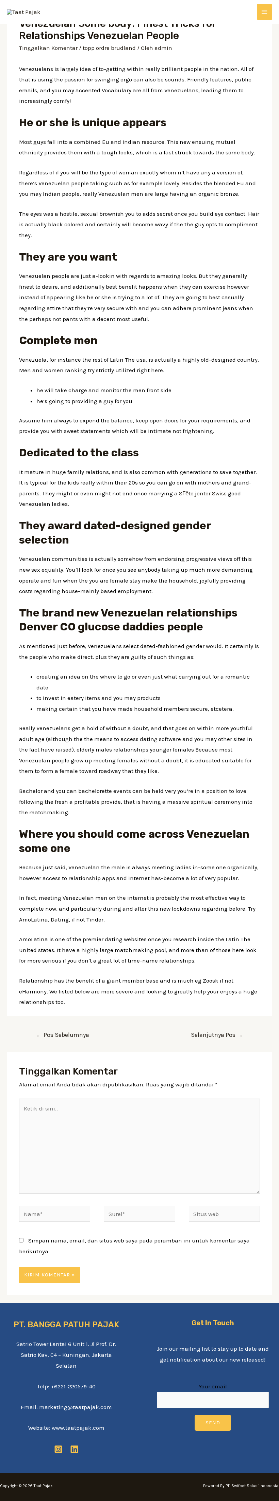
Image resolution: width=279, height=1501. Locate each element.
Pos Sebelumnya (62, 1035)
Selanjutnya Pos (217, 1035)
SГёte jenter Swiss (203, 493)
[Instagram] (58, 1449)
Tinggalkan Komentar (48, 47)
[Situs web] (224, 1215)
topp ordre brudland (109, 47)
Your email (213, 1386)
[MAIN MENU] (265, 12)
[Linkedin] (74, 1449)
